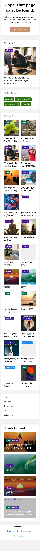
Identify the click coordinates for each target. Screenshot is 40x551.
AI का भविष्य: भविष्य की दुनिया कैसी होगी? (11, 214)
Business (9, 246)
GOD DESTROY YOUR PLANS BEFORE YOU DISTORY (27, 192)
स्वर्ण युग (24, 287)
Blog (7, 123)
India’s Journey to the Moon (11, 360)
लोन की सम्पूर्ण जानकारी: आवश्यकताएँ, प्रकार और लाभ (11, 266)
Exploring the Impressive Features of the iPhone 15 (27, 387)
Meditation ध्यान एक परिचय (10, 239)
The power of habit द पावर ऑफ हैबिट (27, 166)
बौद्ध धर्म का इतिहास (28, 237)
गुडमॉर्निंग (7, 287)
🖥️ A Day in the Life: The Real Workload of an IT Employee (17, 79)
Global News (27, 343)
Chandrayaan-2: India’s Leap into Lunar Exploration (28, 336)
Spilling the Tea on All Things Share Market (27, 361)
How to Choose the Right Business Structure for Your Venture (11, 313)
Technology (9, 318)
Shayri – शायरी (27, 309)
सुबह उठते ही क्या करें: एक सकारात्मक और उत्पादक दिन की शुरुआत (28, 216)
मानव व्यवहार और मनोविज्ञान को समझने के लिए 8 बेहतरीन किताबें (11, 192)
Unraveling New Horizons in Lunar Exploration (11, 336)
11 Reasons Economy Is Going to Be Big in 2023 (11, 387)
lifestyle (9, 50)
